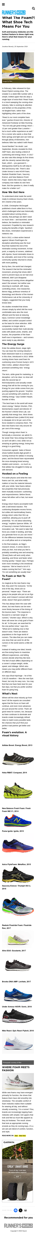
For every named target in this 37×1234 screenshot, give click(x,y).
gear (16, 1135)
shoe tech (22, 1135)
